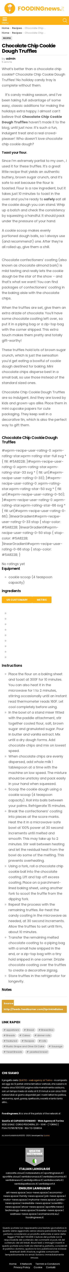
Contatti (50, 1267)
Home (13, 1263)
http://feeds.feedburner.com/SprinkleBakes (33, 1009)
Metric (42, 600)
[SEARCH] (65, 20)
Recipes (29, 1041)
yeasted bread (38, 1052)
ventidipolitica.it (32, 1180)
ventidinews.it (14, 1180)
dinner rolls (43, 1035)
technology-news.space (20, 1210)
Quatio (46, 1135)
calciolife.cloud (15, 1173)
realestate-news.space (36, 1203)
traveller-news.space (50, 1210)
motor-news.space (15, 1199)
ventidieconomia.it (54, 1176)
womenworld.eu (48, 1214)
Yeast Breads (14, 1052)
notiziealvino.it (34, 1173)
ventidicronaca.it (31, 1176)
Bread (30, 1030)
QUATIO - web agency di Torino (35, 1080)
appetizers (12, 1030)
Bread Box (47, 1030)
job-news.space (55, 1196)
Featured (11, 1041)
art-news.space (15, 1192)
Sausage (57, 1046)
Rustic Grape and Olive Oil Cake (25, 1046)
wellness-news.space (23, 1214)
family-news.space (31, 1196)
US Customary (17, 600)
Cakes (26, 1035)
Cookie (38, 1267)
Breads (10, 1035)
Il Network (26, 1263)
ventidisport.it (47, 1183)
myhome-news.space (42, 1199)
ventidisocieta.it (53, 1180)
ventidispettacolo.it (25, 1183)
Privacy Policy (22, 1267)
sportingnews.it (53, 1173)
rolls (43, 1041)
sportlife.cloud (11, 1176)
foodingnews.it (34, 1217)
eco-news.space (37, 1192)
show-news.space (33, 1207)
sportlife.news (54, 1207)
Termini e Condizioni (48, 1263)
